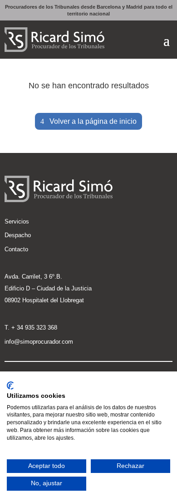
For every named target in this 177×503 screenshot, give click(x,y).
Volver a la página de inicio (93, 121)
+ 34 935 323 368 (34, 327)
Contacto (16, 249)
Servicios (17, 221)
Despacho (18, 235)
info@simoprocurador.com (39, 341)
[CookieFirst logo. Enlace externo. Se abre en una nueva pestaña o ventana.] (10, 385)
